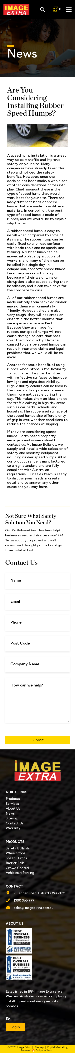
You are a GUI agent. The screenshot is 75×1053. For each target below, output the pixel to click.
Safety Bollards (18, 848)
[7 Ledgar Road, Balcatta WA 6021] (10, 893)
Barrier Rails (15, 863)
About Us (13, 808)
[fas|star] (37, 1019)
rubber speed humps (40, 298)
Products (13, 799)
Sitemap (12, 818)
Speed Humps (16, 858)
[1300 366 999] (10, 901)
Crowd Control (17, 868)
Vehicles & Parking (20, 873)
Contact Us (14, 823)
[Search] (42, 9)
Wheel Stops (15, 853)
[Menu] (68, 9)
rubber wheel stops (23, 369)
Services (12, 804)
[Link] (16, 9)
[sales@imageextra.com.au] (10, 908)
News (10, 813)
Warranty (13, 828)
